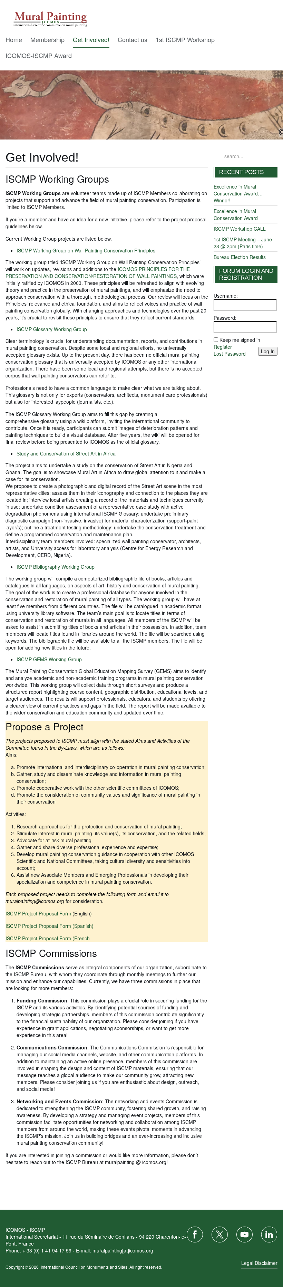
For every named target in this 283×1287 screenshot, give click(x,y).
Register (223, 346)
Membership (47, 39)
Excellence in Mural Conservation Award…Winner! (238, 193)
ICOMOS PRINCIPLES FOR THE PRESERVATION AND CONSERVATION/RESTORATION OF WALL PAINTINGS (98, 272)
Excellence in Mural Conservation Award (236, 214)
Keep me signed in (239, 339)
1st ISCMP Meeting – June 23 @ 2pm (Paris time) (243, 243)
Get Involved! (91, 39)
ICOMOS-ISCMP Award (39, 55)
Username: (226, 295)
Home (14, 39)
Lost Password (230, 353)
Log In (268, 351)
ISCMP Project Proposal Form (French (48, 938)
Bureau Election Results (240, 256)
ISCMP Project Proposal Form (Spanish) (50, 925)
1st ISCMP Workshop (185, 39)
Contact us (132, 39)
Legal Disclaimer (259, 1262)
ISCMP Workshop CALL (240, 228)
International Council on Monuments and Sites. (85, 1267)
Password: (225, 317)
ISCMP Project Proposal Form (38, 913)
